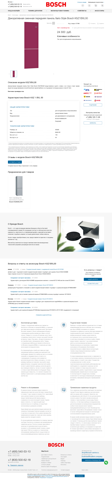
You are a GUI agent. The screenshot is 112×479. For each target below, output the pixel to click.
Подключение (45, 456)
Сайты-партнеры (65, 462)
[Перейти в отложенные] (82, 5)
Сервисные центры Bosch (48, 458)
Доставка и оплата (46, 454)
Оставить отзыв (14, 162)
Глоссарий (64, 456)
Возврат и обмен (46, 462)
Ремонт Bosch (45, 460)
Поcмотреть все (92, 283)
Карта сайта (85, 470)
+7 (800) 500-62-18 (15, 6)
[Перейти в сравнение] (89, 5)
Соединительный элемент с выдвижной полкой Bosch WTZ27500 (45, 269)
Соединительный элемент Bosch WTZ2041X (40, 285)
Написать (93, 123)
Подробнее (93, 105)
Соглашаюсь (79, 476)
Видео (62, 458)
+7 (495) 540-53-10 (15, 4)
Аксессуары (99, 10)
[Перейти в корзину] (95, 5)
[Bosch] (56, 4)
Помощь (63, 460)
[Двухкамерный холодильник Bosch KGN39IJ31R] (19, 186)
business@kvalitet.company (92, 456)
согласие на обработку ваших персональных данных (39, 475)
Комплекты (82, 10)
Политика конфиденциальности (49, 470)
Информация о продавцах (46, 477)
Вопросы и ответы (66, 454)
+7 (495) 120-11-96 (93, 117)
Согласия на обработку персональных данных (56, 476)
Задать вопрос (93, 279)
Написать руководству (93, 460)
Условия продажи (65, 470)
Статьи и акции (81, 2)
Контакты (63, 464)
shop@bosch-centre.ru (90, 452)
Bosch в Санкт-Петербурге (49, 466)
